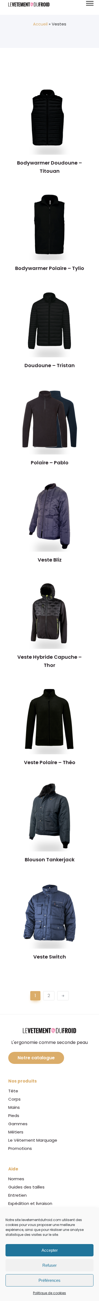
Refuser (49, 1265)
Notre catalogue (36, 1058)
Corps (14, 1099)
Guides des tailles (26, 1187)
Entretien (17, 1195)
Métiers (15, 1132)
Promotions (20, 1148)
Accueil (40, 24)
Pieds (13, 1115)
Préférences (49, 1280)
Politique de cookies (49, 1293)
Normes (16, 1179)
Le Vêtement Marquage (32, 1140)
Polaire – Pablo (49, 462)
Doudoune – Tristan (49, 365)
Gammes (18, 1124)
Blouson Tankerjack (50, 859)
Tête (13, 1091)
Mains (14, 1107)
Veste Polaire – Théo (49, 762)
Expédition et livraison (30, 1203)
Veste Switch (49, 956)
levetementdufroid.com (41, 1219)
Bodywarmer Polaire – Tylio (49, 268)
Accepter (50, 1250)
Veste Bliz (50, 559)
